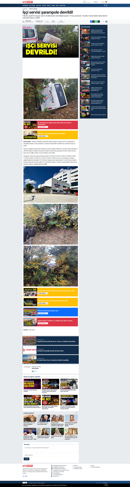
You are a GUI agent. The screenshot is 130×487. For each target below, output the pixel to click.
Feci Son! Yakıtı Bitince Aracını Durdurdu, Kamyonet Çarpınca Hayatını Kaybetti (67, 407)
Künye (92, 465)
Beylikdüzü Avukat (78, 468)
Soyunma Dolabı (77, 467)
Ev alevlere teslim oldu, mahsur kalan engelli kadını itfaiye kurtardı (32, 406)
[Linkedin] (35, 371)
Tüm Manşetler (56, 473)
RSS (25, 483)
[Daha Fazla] (99, 21)
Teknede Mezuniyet (95, 467)
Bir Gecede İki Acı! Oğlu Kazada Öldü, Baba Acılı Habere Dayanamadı (49, 407)
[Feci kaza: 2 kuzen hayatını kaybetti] (32, 383)
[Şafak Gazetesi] (28, 1)
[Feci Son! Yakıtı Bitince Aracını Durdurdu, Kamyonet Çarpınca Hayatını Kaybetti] (69, 400)
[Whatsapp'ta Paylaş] (96, 21)
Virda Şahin (35, 368)
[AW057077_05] (50, 184)
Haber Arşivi (56, 476)
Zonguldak (25, 5)
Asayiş (53, 5)
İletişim (75, 465)
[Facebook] (24, 476)
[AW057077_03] (50, 224)
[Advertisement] (50, 68)
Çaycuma (38, 5)
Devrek (44, 5)
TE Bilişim (105, 483)
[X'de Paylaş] (93, 21)
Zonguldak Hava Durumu (58, 467)
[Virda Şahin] (27, 366)
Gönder (26, 459)
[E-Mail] (33, 371)
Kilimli (48, 5)
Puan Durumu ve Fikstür (58, 471)
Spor (57, 5)
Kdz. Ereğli (32, 5)
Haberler (25, 8)
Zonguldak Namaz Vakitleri (59, 468)
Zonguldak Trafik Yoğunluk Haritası (61, 470)
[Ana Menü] (107, 5)
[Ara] (105, 5)
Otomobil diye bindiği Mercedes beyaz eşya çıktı (68, 390)
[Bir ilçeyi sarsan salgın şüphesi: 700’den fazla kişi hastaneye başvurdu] (50, 383)
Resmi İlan (62, 5)
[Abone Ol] (106, 22)
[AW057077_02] (50, 266)
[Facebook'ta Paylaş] (91, 21)
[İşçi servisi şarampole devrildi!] (51, 41)
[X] (26, 476)
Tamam (106, 485)
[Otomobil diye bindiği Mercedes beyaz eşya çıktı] (69, 383)
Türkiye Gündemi (33, 8)
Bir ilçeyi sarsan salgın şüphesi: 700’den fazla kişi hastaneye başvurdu (49, 391)
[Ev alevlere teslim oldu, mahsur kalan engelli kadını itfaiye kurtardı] (32, 400)
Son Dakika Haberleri (58, 474)
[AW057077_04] (50, 99)
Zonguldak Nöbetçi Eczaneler (59, 465)
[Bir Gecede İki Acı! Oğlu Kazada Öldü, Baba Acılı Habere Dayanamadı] (50, 400)
